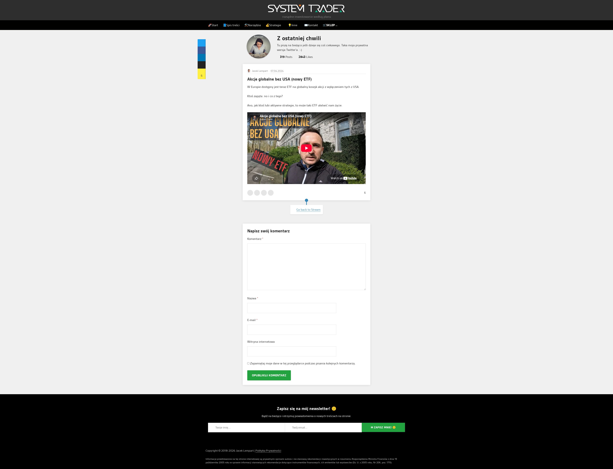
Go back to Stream (308, 210)
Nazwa (252, 298)
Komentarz (255, 239)
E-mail (252, 320)
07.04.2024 (277, 71)
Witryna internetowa (261, 342)
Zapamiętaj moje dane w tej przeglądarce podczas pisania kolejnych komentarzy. (303, 363)
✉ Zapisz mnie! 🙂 (383, 427)
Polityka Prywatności (268, 450)
